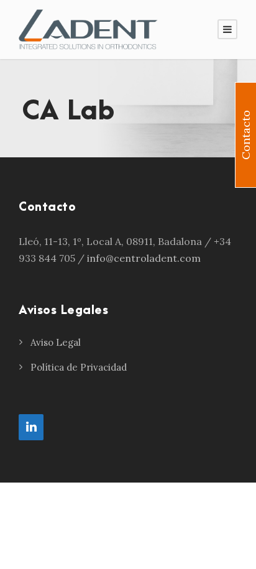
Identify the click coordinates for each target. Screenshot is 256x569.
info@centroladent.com (144, 258)
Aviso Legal (55, 342)
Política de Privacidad (78, 367)
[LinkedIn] (31, 427)
